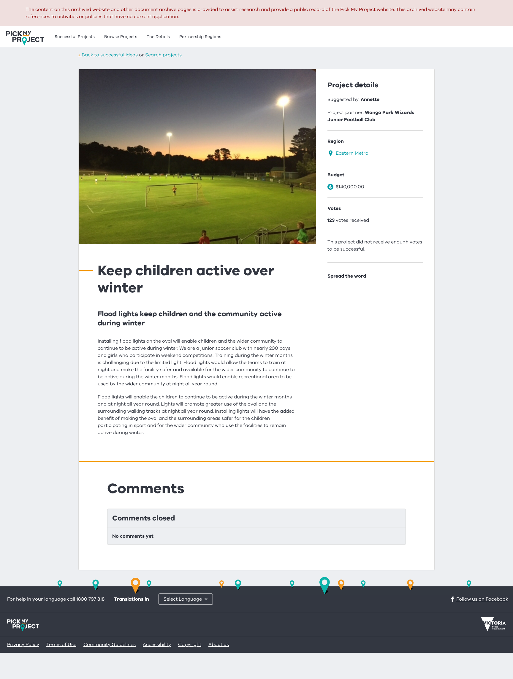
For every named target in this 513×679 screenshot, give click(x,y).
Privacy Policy (23, 644)
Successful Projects (75, 36)
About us (218, 644)
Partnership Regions (200, 36)
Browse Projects (120, 36)
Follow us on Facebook (482, 599)
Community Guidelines (109, 644)
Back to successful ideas (110, 55)
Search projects (163, 55)
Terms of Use (61, 644)
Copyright (189, 644)
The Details (158, 36)
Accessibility (157, 644)
